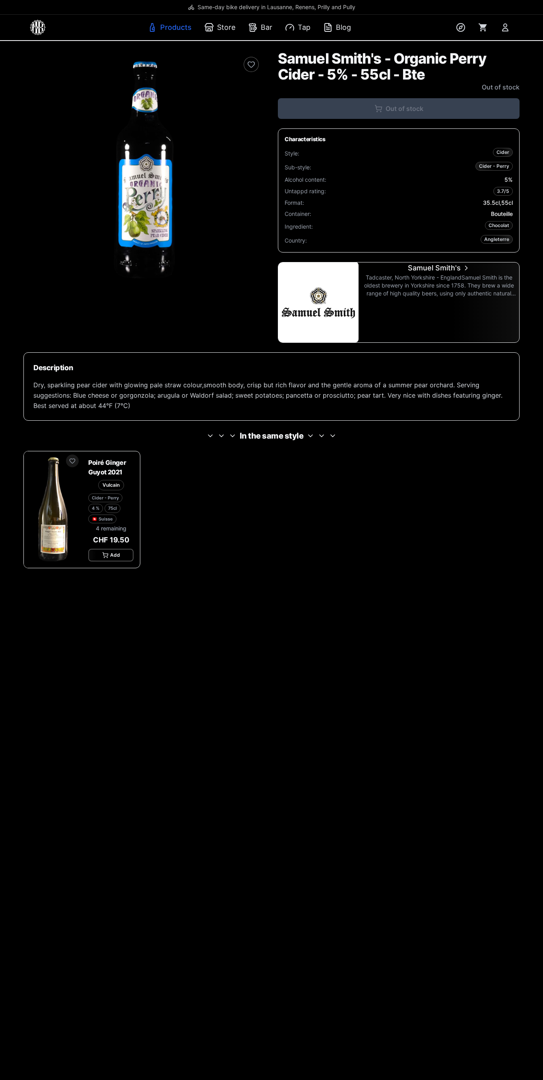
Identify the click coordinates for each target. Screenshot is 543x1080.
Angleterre (496, 239)
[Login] (505, 27)
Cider (502, 152)
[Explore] (461, 27)
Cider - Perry (494, 166)
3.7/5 (503, 191)
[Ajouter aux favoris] (72, 461)
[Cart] (483, 27)
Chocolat (499, 225)
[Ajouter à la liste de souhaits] (251, 64)
